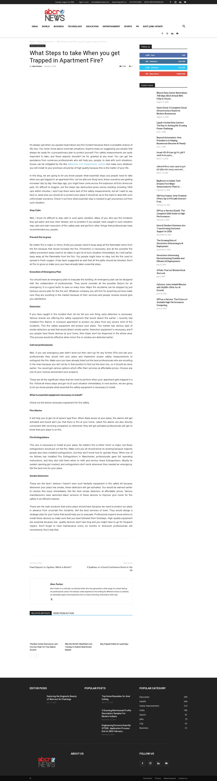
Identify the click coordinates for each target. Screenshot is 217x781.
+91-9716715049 (135, 2)
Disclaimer (147, 778)
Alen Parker (37, 66)
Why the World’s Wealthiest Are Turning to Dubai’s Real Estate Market (78, 647)
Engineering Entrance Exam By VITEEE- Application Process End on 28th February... (116, 728)
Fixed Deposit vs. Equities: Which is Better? (50, 567)
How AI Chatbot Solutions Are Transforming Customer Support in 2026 (171, 228)
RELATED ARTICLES (40, 613)
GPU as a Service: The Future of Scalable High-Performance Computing (172, 302)
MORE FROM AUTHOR (63, 613)
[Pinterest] (46, 73)
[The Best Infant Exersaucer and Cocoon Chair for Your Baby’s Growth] (46, 630)
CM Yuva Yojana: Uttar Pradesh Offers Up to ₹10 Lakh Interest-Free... (172, 199)
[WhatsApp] (53, 73)
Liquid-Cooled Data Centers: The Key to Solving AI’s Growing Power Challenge (172, 125)
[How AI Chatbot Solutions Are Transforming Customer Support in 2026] (147, 229)
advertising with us (119, 2)
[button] (183, 26)
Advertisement (170, 778)
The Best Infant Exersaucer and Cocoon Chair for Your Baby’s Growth (44, 647)
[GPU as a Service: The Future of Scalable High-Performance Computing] (147, 303)
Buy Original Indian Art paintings (114, 644)
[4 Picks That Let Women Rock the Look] (147, 274)
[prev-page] (31, 656)
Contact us (183, 778)
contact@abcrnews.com (100, 2)
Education (92, 26)
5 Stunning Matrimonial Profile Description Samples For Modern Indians (116, 713)
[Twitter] (39, 73)
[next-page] (36, 656)
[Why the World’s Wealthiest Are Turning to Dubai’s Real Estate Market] (81, 630)
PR (137, 26)
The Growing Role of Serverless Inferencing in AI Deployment (170, 243)
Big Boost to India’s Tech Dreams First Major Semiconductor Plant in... (169, 184)
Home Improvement (45, 41)
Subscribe (181, 74)
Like (183, 55)
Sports (128, 26)
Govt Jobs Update (153, 26)
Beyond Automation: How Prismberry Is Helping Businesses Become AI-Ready (171, 140)
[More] (60, 73)
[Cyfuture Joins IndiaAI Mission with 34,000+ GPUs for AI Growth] (147, 288)
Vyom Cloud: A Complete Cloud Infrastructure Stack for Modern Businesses (172, 111)
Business (59, 26)
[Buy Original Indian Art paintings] (116, 630)
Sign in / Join (84, 2)
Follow (181, 61)
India (35, 26)
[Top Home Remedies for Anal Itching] (92, 700)
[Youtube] (185, 2)
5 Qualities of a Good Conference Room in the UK (109, 569)
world (46, 26)
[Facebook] (170, 2)
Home (32, 41)
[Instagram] (175, 2)
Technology (75, 26)
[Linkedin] (180, 2)
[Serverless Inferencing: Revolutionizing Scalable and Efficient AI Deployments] (147, 259)
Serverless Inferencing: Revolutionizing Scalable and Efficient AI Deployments (171, 258)
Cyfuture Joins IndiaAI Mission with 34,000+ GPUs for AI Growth (171, 287)
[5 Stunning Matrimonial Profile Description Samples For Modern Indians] (92, 714)
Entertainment (111, 26)
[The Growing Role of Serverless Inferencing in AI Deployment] (147, 244)
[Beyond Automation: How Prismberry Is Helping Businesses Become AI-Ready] (147, 141)
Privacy (158, 778)
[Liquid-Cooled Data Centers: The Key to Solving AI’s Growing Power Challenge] (147, 126)
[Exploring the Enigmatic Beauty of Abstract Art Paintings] (37, 700)
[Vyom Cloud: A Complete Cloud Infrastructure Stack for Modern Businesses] (147, 111)
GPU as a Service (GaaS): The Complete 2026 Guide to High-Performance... (171, 213)
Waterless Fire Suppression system (87, 164)
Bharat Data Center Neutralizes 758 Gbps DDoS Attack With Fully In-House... (172, 96)
